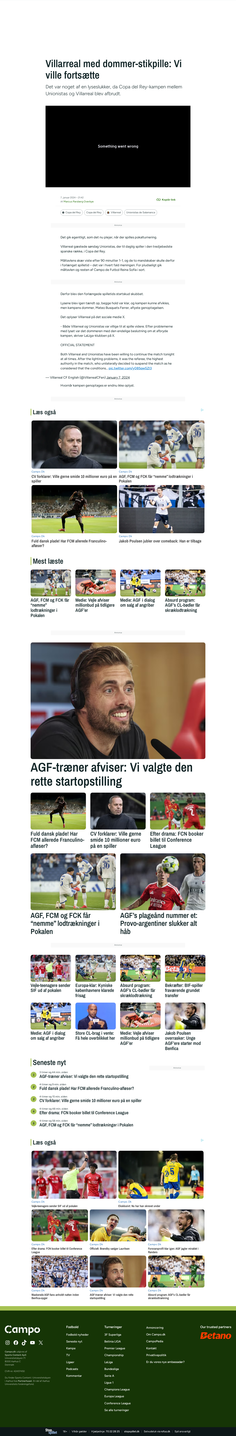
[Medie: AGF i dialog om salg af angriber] (140, 583)
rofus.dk (165, 1431)
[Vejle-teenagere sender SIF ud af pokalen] (51, 968)
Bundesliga (111, 1369)
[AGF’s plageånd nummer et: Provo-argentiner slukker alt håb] (162, 881)
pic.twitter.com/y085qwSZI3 (130, 368)
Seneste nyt (74, 1341)
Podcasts (72, 1369)
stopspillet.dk (131, 1431)
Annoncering (154, 1327)
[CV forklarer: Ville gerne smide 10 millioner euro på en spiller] (118, 811)
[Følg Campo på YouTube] (32, 1342)
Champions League (117, 1389)
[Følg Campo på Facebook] (16, 1342)
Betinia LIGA (112, 1341)
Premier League (114, 1348)
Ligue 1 (109, 1382)
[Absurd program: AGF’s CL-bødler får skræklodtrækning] (185, 583)
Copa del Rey (94, 212)
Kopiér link (169, 199)
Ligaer (70, 1362)
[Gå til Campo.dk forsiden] (22, 1334)
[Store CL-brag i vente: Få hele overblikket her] (95, 1016)
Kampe (71, 1348)
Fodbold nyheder (77, 1334)
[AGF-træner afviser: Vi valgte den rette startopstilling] (118, 700)
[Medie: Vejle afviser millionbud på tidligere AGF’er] (95, 583)
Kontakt (151, 1348)
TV (68, 1355)
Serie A (109, 1376)
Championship (114, 1355)
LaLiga (108, 1362)
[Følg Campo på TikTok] (24, 1342)
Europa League (114, 1396)
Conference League (117, 1403)
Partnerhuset (25, 1381)
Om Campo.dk (155, 1334)
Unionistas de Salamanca (140, 212)
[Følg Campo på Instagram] (7, 1342)
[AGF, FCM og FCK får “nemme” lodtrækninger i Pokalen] (51, 583)
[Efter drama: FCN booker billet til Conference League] (177, 811)
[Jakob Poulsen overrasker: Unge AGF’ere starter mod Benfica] (185, 1016)
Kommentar (74, 1376)
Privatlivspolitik (156, 1355)
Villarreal (116, 212)
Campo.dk (10, 1351)
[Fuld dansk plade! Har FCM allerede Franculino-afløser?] (58, 811)
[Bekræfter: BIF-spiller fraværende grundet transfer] (185, 968)
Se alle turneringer (116, 1410)
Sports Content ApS (15, 1355)
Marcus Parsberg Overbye (79, 201)
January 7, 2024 (118, 377)
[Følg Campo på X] (41, 1342)
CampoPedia (154, 1341)
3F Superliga (112, 1334)
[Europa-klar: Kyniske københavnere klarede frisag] (95, 968)
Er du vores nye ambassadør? (165, 1362)
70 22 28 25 (113, 1431)
